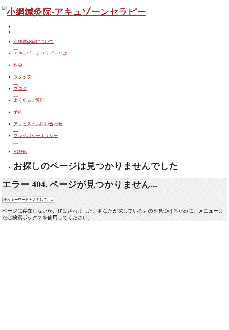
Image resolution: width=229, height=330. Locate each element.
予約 (17, 112)
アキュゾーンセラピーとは (40, 53)
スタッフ (22, 76)
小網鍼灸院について (33, 41)
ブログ (20, 88)
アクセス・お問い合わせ (38, 123)
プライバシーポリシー (35, 135)
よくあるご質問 (29, 100)
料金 (17, 65)
